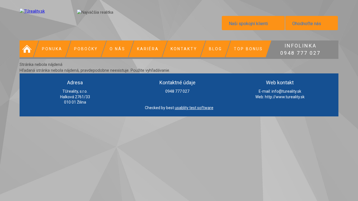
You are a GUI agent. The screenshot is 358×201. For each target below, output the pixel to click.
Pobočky (86, 49)
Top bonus (248, 49)
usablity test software (194, 108)
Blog (215, 49)
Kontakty (184, 49)
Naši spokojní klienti (248, 23)
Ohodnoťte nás (306, 23)
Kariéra (148, 49)
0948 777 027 (300, 49)
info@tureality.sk (286, 91)
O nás (117, 49)
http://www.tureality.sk (285, 97)
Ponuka (52, 49)
